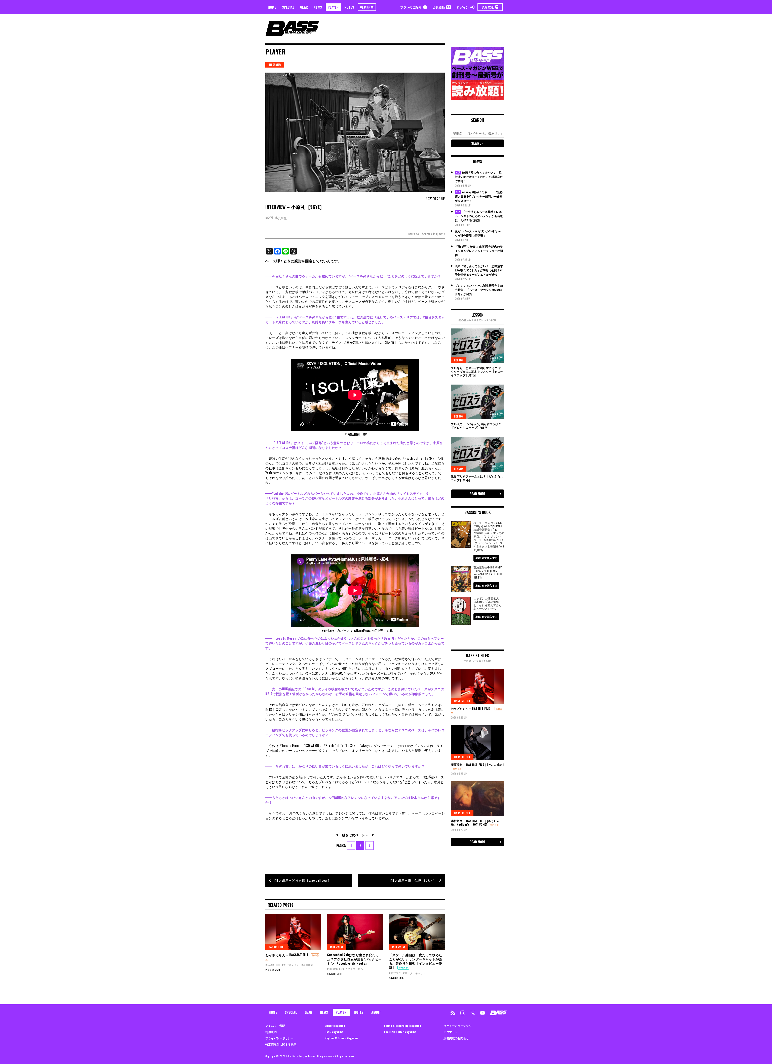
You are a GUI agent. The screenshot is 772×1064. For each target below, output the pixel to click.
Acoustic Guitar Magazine (400, 1032)
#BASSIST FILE (272, 965)
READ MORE (478, 493)
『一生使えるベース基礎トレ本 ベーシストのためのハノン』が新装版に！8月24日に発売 (479, 215)
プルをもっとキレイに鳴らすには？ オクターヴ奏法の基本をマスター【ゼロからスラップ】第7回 (477, 371)
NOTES (349, 7)
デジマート (450, 1032)
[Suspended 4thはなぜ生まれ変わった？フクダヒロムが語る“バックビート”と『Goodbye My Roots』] (355, 932)
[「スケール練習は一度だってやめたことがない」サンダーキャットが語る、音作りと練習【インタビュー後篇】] (417, 932)
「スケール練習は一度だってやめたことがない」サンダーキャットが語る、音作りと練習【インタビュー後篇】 (415, 961)
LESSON (458, 360)
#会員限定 (307, 965)
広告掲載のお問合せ (456, 1038)
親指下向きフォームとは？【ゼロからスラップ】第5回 (477, 478)
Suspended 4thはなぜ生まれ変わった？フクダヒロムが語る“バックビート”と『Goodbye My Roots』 (354, 959)
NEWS (318, 7)
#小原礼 (281, 217)
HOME (272, 7)
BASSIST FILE (276, 947)
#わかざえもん (290, 965)
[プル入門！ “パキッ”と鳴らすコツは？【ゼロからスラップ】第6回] (477, 402)
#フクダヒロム (354, 969)
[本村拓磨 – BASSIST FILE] (477, 798)
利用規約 (271, 1032)
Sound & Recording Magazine (402, 1025)
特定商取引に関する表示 (280, 1044)
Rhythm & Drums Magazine (341, 1038)
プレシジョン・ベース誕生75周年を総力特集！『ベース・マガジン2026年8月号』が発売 (479, 289)
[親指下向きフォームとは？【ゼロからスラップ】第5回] (477, 454)
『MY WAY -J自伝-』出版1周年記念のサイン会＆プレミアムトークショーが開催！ (479, 250)
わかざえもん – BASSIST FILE (287, 954)
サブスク (403, 967)
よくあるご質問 (275, 1025)
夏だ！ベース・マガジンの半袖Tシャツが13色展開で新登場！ (478, 233)
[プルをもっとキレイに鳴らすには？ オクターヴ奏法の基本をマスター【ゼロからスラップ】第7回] (477, 345)
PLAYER (333, 7)
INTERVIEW (274, 64)
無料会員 (457, 768)
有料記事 (367, 7)
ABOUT (376, 1012)
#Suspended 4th (335, 969)
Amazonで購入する (486, 558)
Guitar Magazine (335, 1025)
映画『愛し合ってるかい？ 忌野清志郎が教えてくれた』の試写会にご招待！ (479, 176)
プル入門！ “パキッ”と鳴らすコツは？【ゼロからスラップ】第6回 (476, 426)
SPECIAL (288, 7)
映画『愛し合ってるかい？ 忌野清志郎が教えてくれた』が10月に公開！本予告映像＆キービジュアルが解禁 (479, 270)
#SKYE (269, 217)
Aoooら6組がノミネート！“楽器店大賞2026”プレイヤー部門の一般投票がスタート (479, 196)
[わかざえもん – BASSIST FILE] (293, 932)
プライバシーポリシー (279, 1038)
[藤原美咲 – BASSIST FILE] (477, 742)
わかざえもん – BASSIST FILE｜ (472, 708)
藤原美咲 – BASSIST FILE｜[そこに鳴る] (477, 764)
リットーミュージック (457, 1025)
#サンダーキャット (414, 973)
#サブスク (395, 973)
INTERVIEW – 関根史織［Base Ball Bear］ (302, 880)
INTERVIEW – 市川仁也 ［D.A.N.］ (413, 880)
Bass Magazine (334, 1032)
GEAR (304, 7)
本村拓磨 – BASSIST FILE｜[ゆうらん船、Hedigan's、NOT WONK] (475, 822)
